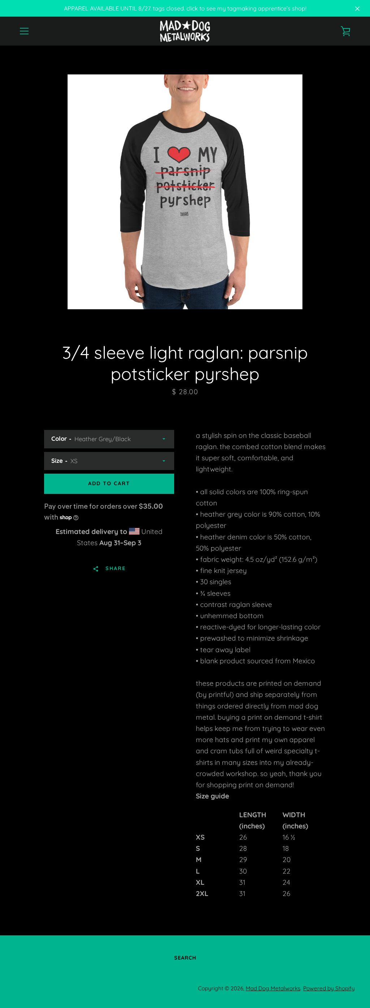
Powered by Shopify (329, 988)
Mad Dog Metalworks (273, 988)
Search (185, 958)
